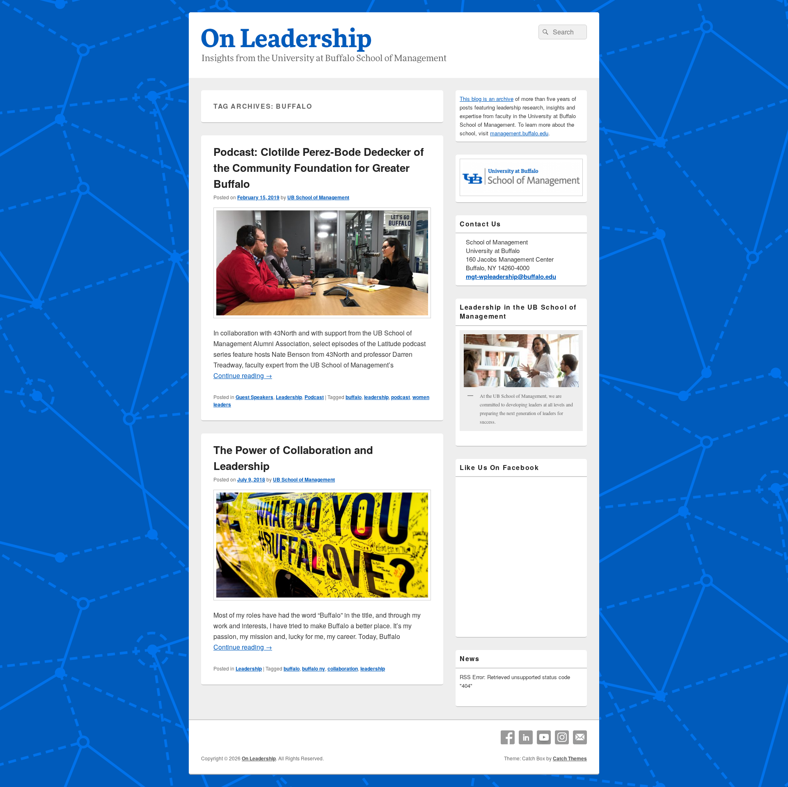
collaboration (343, 668)
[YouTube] (544, 737)
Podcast (314, 397)
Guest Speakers (254, 397)
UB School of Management (318, 197)
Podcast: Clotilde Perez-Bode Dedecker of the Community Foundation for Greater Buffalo (318, 167)
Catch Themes (570, 758)
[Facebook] (508, 737)
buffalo (354, 397)
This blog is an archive (486, 99)
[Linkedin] (526, 737)
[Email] (580, 737)
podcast (400, 397)
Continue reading (242, 375)
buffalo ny (313, 668)
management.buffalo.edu (519, 133)
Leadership (289, 397)
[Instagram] (562, 737)
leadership (376, 397)
